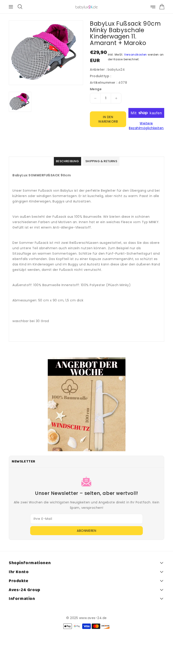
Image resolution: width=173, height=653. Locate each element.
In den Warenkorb (108, 119)
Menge (96, 89)
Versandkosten (135, 54)
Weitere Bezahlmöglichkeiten (146, 125)
